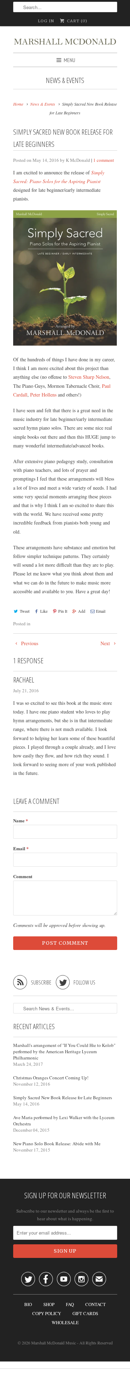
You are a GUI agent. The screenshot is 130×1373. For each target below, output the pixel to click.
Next (106, 643)
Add (81, 611)
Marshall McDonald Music (53, 1342)
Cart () (76, 20)
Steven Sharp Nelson (88, 377)
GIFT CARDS (85, 1313)
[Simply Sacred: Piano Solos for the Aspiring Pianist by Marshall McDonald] (65, 343)
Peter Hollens (43, 394)
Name (20, 820)
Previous (29, 643)
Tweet (24, 611)
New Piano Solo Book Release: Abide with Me (57, 1143)
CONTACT (95, 1304)
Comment (22, 876)
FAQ (70, 1304)
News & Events (65, 80)
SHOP (48, 1304)
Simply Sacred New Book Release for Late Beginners (62, 1097)
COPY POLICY (46, 1313)
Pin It (62, 611)
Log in (46, 20)
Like (43, 611)
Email (100, 611)
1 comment (103, 160)
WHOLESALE (65, 1322)
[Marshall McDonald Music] (65, 39)
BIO (28, 1304)
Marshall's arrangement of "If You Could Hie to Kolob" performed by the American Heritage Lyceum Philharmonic (64, 1051)
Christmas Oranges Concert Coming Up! (50, 1077)
